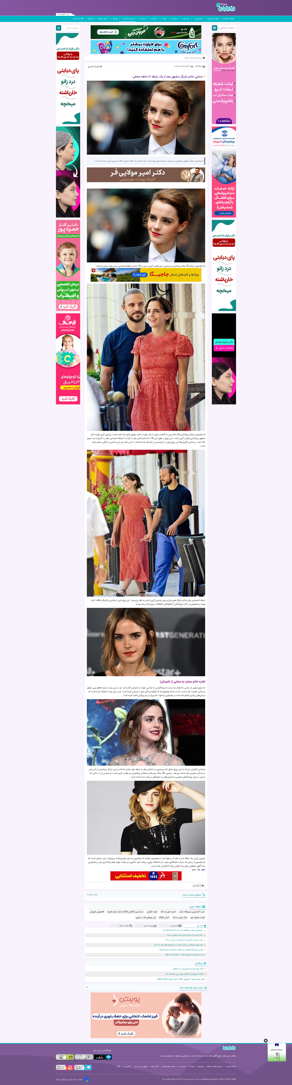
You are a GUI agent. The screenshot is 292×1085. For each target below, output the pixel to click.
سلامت (143, 19)
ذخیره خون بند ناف (168, 911)
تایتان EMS (164, 917)
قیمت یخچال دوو (198, 917)
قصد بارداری (213, 19)
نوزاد (164, 19)
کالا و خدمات (78, 19)
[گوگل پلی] (84, 1057)
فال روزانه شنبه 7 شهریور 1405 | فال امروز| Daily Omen (180, 979)
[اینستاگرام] (65, 1069)
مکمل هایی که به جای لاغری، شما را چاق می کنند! (185, 935)
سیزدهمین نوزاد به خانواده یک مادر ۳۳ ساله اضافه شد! (183, 930)
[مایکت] (103, 1057)
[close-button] (266, 1041)
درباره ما (192, 1066)
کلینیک (90, 19)
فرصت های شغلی (168, 1066)
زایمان (174, 19)
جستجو (200, 1066)
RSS (118, 1066)
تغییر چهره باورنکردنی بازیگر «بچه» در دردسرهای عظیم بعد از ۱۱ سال (178, 944)
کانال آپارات (155, 1066)
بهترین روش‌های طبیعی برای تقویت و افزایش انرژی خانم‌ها (181, 949)
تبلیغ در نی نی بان (140, 1066)
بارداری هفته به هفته (214, 1066)
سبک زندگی (129, 19)
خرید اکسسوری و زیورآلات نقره (192, 911)
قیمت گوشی (152, 911)
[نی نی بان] (226, 7)
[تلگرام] (83, 1069)
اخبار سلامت (102, 19)
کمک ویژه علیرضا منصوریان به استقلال (188, 969)
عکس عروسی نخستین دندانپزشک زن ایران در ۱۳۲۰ (184, 940)
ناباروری (198, 19)
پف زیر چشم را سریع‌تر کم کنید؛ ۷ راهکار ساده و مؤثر (184, 954)
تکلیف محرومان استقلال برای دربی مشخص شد (184, 974)
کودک (153, 19)
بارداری (186, 19)
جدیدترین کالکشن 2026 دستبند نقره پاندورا (125, 911)
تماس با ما (182, 1066)
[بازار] (65, 1057)
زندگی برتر (127, 1066)
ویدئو (115, 19)
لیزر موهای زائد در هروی (146, 917)
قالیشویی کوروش (97, 911)
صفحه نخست (228, 19)
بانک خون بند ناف (180, 917)
